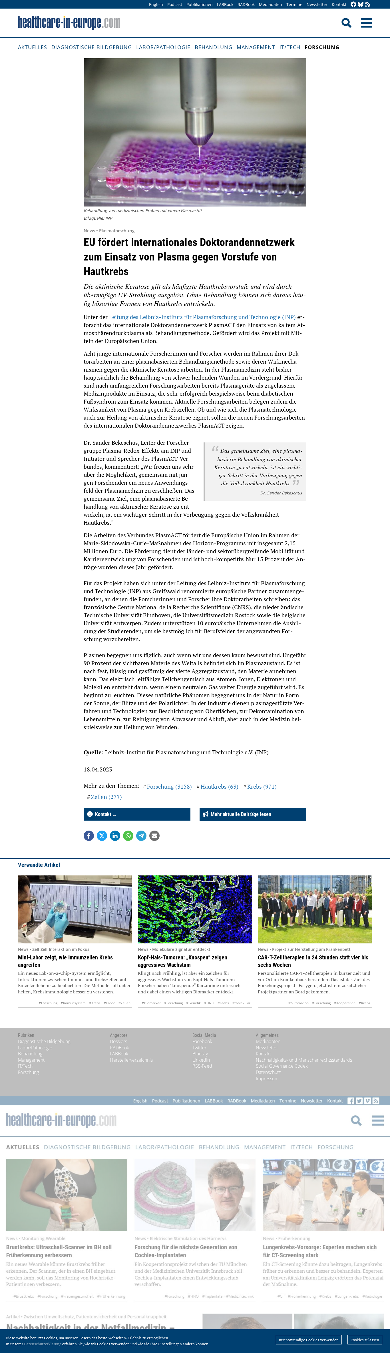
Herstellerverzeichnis (131, 1060)
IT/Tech (290, 47)
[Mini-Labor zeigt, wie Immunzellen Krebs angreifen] (75, 909)
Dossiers (118, 1041)
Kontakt (339, 4)
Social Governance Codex (282, 1066)
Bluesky (200, 1054)
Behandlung (213, 47)
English (156, 4)
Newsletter (317, 4)
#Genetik (193, 1003)
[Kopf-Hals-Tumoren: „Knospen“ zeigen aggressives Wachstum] (195, 909)
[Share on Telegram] (141, 836)
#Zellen (124, 1003)
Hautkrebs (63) (219, 786)
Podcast (174, 4)
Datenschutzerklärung (42, 1343)
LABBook (225, 4)
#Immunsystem (73, 1003)
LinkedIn (201, 1060)
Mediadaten (270, 4)
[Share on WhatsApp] (128, 836)
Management (256, 47)
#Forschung (48, 1003)
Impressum (267, 1078)
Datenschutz (268, 1072)
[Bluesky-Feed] (360, 4)
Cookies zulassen (365, 1339)
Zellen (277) (106, 797)
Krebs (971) (262, 786)
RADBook (246, 4)
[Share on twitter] (102, 836)
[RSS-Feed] (368, 4)
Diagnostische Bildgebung (91, 47)
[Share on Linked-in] (115, 836)
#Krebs (94, 1003)
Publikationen (199, 4)
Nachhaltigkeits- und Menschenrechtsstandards (304, 1060)
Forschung (322, 47)
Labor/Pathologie (163, 47)
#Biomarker (151, 1003)
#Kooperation (344, 1003)
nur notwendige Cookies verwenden (309, 1339)
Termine (294, 4)
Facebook (202, 1041)
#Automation (298, 1003)
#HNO (209, 1003)
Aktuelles (32, 47)
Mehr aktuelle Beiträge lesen (239, 814)
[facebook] (353, 4)
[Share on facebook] (89, 836)
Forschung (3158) (169, 786)
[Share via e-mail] (154, 836)
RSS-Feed (202, 1066)
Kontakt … (104, 814)
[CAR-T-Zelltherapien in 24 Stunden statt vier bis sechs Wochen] (315, 909)
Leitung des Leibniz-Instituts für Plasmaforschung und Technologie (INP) (202, 317)
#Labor (109, 1003)
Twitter (199, 1048)
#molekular (241, 1003)
